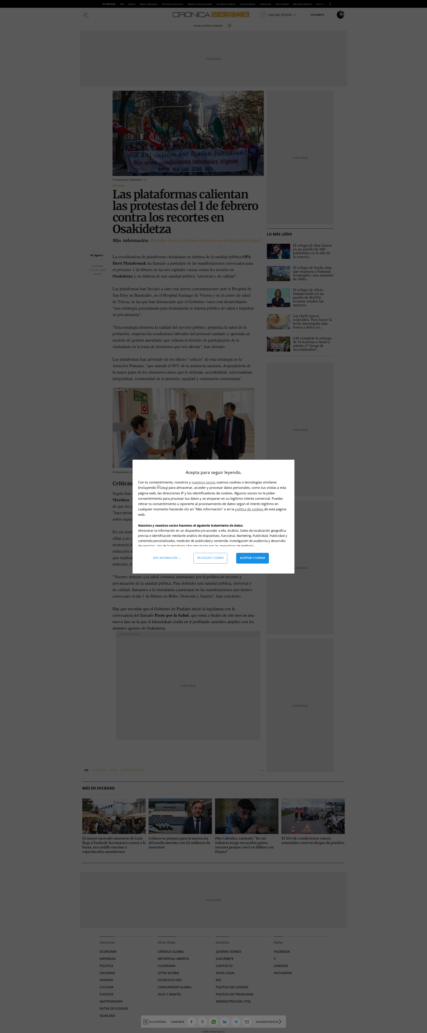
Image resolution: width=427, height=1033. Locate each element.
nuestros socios (204, 482)
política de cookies (249, 509)
